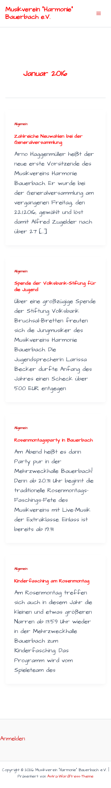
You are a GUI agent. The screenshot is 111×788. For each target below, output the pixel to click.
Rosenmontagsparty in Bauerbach (53, 440)
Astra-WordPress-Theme (70, 776)
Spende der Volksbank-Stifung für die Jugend (55, 286)
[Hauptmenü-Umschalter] (98, 13)
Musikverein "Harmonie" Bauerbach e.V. (39, 13)
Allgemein (20, 124)
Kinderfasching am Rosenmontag (51, 581)
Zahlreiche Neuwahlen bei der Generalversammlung (48, 139)
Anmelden (12, 738)
